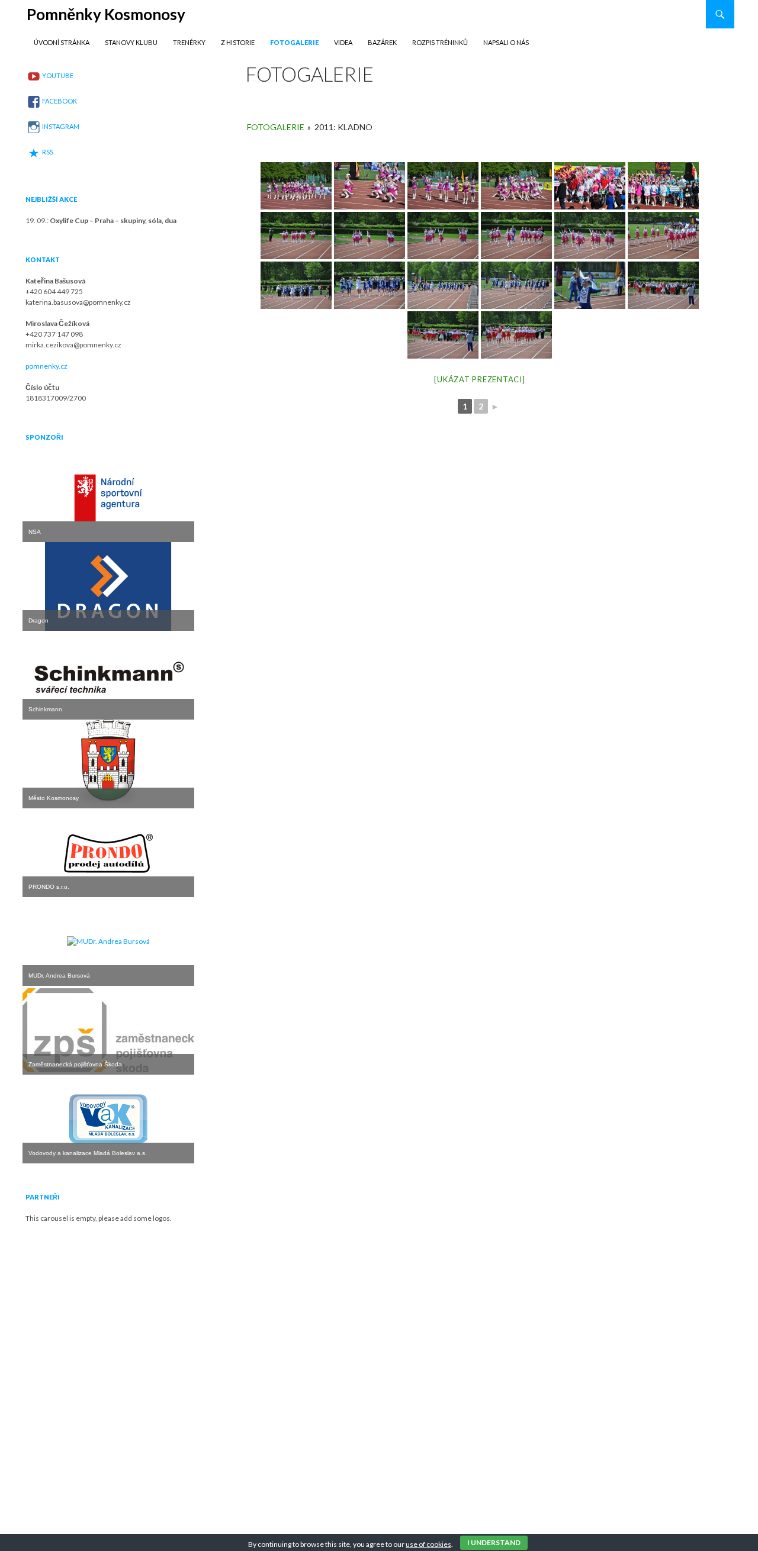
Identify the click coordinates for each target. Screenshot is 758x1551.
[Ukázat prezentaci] (479, 379)
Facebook (59, 101)
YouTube (57, 75)
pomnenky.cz (46, 366)
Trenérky (189, 42)
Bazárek (382, 42)
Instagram (60, 126)
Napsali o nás (506, 42)
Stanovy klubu (131, 42)
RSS (47, 152)
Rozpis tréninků (440, 42)
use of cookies (428, 1544)
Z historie (238, 42)
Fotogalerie (294, 42)
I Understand (494, 1542)
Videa (343, 42)
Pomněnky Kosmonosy (106, 14)
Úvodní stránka (61, 42)
